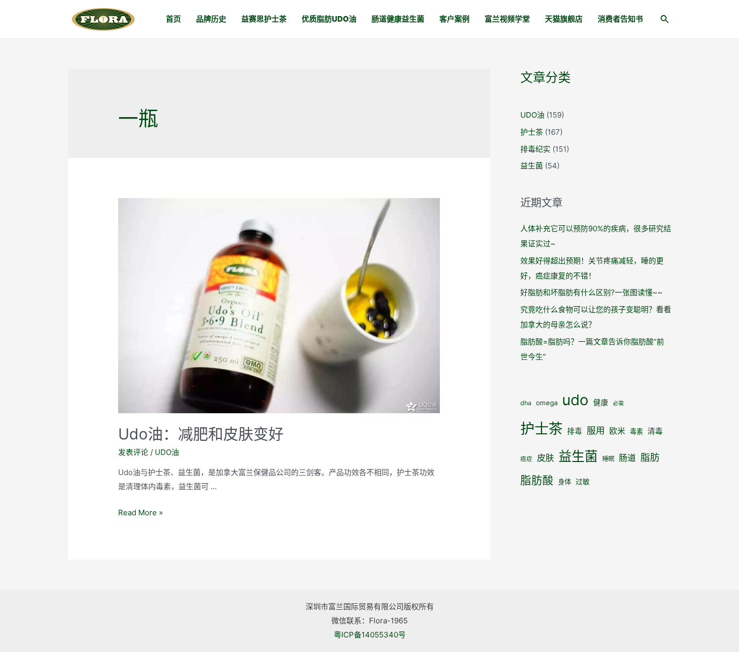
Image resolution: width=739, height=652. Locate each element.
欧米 (617, 431)
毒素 (636, 431)
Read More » (140, 512)
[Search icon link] (665, 20)
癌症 (526, 458)
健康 (600, 402)
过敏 (583, 482)
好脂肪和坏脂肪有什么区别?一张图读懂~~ (591, 292)
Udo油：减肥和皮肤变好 (201, 434)
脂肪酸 (536, 480)
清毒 (655, 431)
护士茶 (531, 132)
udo (575, 400)
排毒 (574, 431)
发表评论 (133, 452)
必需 (618, 403)
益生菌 (531, 165)
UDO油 (167, 452)
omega (547, 403)
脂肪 (650, 457)
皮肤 (545, 457)
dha (525, 403)
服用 (596, 430)
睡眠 (608, 458)
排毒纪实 (535, 149)
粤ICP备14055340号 (370, 634)
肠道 (627, 458)
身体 (564, 482)
